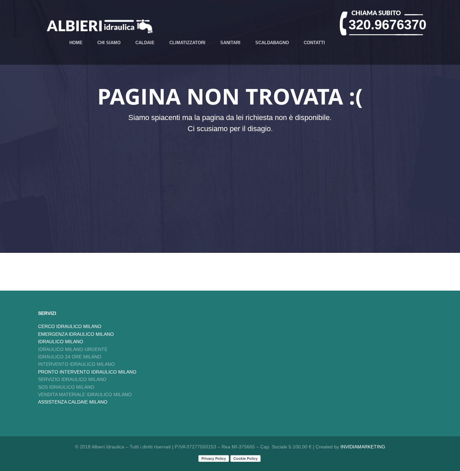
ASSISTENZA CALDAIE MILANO (72, 402)
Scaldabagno (272, 42)
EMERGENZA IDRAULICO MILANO (76, 334)
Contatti (314, 42)
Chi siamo (109, 42)
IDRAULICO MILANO (60, 341)
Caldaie (145, 42)
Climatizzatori (187, 42)
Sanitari (230, 42)
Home (76, 42)
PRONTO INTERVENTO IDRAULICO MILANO (87, 372)
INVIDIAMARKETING (362, 446)
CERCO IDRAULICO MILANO (69, 326)
